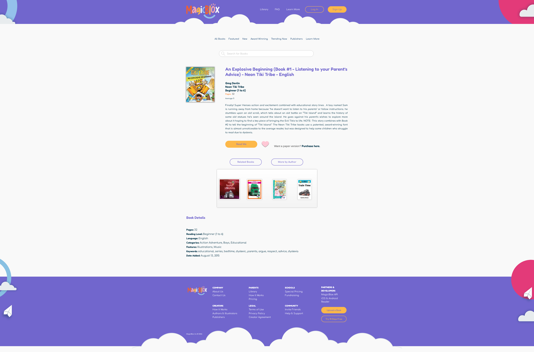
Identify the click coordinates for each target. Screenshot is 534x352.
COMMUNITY (291, 305)
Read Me (241, 144)
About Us (217, 291)
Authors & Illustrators (224, 313)
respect (272, 251)
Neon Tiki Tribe (234, 86)
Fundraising (292, 295)
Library (264, 9)
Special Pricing (294, 291)
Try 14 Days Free (334, 319)
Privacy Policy (257, 313)
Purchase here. (311, 146)
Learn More (293, 9)
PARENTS (254, 287)
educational (206, 251)
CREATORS (217, 305)
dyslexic (241, 251)
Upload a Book (334, 310)
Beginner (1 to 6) (235, 90)
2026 (200, 334)
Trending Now (279, 39)
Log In (314, 9)
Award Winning (259, 39)
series (219, 251)
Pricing (253, 299)
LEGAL (252, 305)
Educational (238, 242)
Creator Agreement (260, 317)
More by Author (287, 162)
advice (282, 251)
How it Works (256, 295)
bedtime (229, 251)
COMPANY (217, 287)
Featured (234, 39)
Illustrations (204, 247)
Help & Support (294, 313)
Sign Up (337, 9)
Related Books (249, 162)
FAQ (277, 9)
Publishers (296, 39)
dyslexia (293, 251)
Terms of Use (256, 309)
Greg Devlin (232, 83)
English (203, 238)
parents (252, 251)
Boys (226, 242)
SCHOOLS (290, 287)
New (244, 39)
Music (218, 247)
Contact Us (218, 295)
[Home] (203, 11)
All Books (220, 39)
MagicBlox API (329, 294)
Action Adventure (211, 242)
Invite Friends (293, 309)
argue (262, 251)
